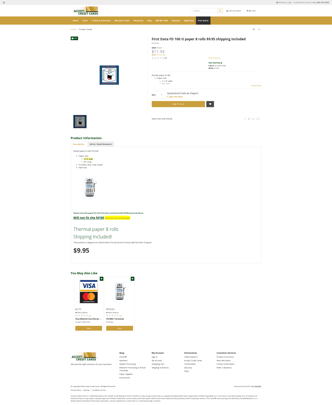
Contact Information (225, 364)
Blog (149, 20)
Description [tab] (78, 144)
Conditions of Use (99, 390)
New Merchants (224, 360)
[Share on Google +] (258, 119)
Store (85, 20)
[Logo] (86, 10)
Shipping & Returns (160, 367)
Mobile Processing (127, 364)
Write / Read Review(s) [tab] (101, 144)
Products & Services (101, 20)
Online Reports (191, 357)
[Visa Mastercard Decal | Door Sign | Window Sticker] (88, 291)
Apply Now (189, 20)
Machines (123, 360)
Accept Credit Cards (82, 322)
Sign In (155, 357)
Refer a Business (224, 367)
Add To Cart (178, 104)
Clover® (123, 357)
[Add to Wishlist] (210, 104)
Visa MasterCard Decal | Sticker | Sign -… (88, 318)
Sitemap (86, 390)
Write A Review (214, 58)
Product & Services (225, 357)
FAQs (186, 371)
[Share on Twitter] (249, 119)
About (75, 20)
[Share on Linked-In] (253, 119)
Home (73, 29)
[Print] (259, 29)
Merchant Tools (122, 20)
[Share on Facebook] (245, 119)
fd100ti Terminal (115, 318)
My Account (157, 360)
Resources (138, 20)
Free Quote (203, 20)
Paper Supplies (126, 374)
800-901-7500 (162, 20)
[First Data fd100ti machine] (119, 291)
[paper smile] (80, 121)
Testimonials (190, 364)
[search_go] (220, 10)
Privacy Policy (76, 390)
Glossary (176, 20)
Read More (256, 85)
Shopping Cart (158, 364)
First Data (155, 43)
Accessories (124, 377)
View (89, 328)
